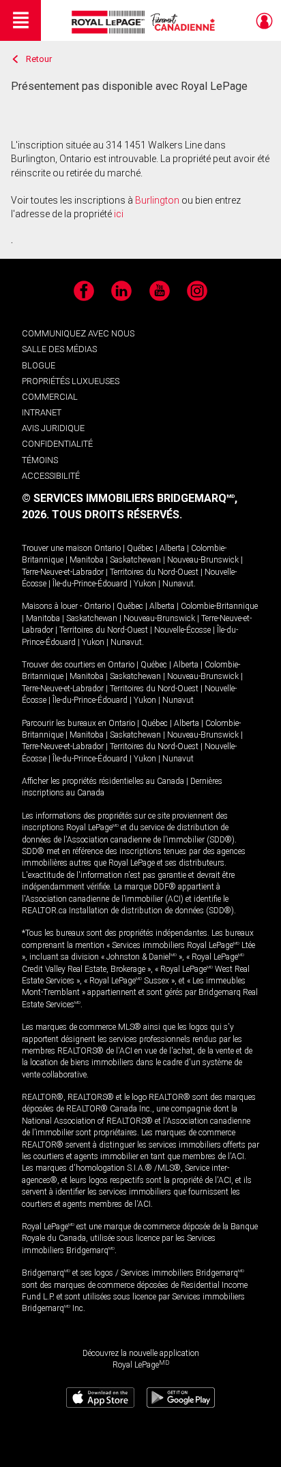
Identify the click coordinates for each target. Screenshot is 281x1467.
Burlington (157, 200)
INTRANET (41, 412)
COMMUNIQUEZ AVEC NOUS (78, 333)
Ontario (107, 548)
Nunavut (178, 583)
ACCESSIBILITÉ (51, 476)
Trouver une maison (57, 548)
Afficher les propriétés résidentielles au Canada (103, 781)
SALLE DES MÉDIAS (59, 349)
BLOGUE (38, 365)
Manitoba (87, 560)
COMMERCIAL (50, 397)
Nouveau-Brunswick (203, 560)
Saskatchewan (135, 560)
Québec (140, 548)
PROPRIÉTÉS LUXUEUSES (70, 381)
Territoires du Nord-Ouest (154, 572)
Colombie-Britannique (219, 606)
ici (118, 213)
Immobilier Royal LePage (145, 22)
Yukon (145, 583)
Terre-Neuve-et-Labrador (63, 572)
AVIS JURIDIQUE (53, 428)
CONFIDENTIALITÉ (57, 444)
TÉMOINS (40, 460)
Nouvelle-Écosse (182, 630)
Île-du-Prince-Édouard (90, 583)
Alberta (172, 548)
